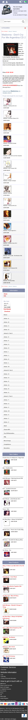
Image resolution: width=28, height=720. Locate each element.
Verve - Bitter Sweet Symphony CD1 (12, 627)
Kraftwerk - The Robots (9, 637)
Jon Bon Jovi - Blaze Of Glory (10, 595)
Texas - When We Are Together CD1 (12, 586)
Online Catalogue (4, 31)
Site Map (3, 676)
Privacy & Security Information (8, 678)
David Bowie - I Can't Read (10, 576)
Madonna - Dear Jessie (9, 646)
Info (2, 674)
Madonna (14, 31)
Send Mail (3, 669)
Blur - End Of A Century (9, 656)
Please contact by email (6, 685)
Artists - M (10, 31)
